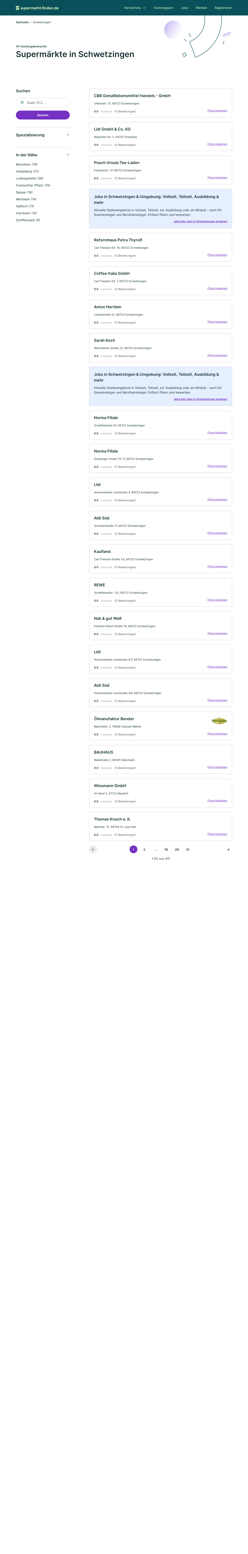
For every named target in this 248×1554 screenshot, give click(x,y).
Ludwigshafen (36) (29, 178)
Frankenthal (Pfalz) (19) (33, 185)
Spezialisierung (30, 135)
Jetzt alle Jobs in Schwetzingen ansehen (200, 221)
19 (166, 849)
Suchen (42, 115)
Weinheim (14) (26, 199)
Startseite (22, 22)
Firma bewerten (217, 110)
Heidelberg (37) (27, 171)
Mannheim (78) (27, 164)
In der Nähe (26, 155)
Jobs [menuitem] (184, 8)
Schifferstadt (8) (28, 220)
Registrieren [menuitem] (223, 8)
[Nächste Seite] (228, 849)
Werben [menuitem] (201, 8)
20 (177, 849)
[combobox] (43, 103)
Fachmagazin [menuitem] (163, 8)
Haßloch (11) (25, 206)
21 (187, 849)
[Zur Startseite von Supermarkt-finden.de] (37, 7)
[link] (160, 103)
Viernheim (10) (26, 213)
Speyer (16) (24, 192)
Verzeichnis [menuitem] (132, 8)
